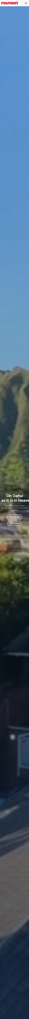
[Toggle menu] (26, 3)
